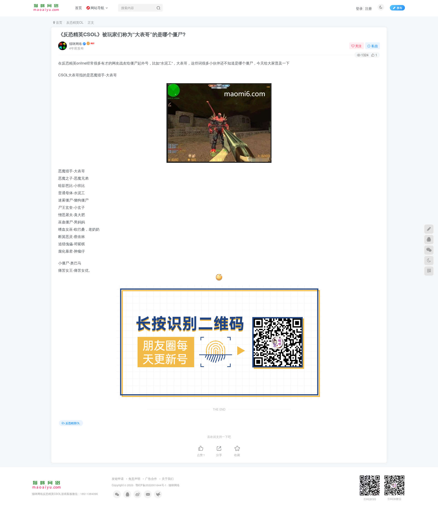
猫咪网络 (75, 43)
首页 (58, 22)
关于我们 (168, 478)
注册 (368, 8)
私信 (374, 46)
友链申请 (118, 478)
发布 (399, 8)
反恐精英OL (74, 22)
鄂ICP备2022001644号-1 (151, 485)
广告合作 (151, 478)
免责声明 (134, 478)
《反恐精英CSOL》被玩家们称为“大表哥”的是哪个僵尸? (121, 34)
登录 (359, 8)
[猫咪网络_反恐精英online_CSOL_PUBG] (46, 484)
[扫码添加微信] (428, 250)
